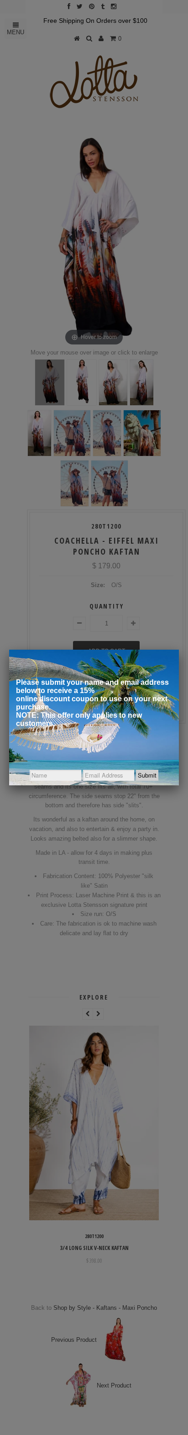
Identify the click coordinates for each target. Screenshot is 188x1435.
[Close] (179, 649)
